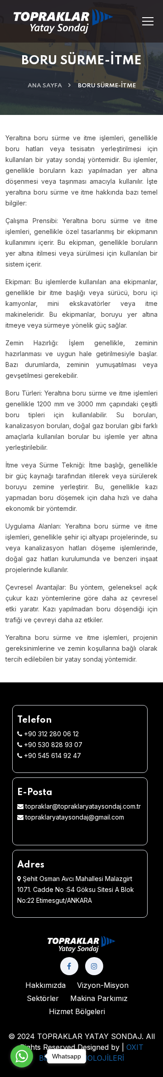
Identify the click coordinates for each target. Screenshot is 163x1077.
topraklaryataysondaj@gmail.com (74, 817)
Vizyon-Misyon (103, 985)
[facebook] (69, 966)
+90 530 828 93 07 (53, 744)
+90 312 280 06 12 (51, 734)
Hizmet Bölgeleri (77, 1011)
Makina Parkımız (99, 998)
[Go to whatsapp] (21, 1056)
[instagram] (94, 966)
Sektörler (43, 998)
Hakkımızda (45, 985)
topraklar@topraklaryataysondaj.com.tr (83, 806)
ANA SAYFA (45, 86)
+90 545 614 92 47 (52, 755)
